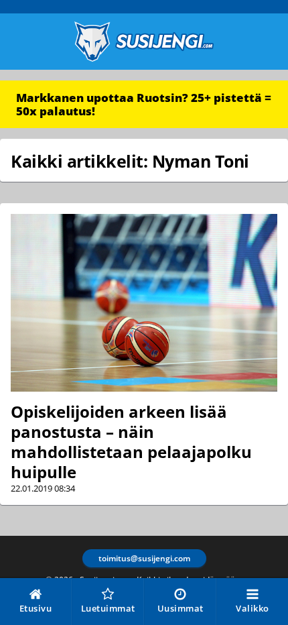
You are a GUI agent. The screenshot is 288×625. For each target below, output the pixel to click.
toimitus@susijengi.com (144, 558)
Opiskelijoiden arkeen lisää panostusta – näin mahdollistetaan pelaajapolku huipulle (131, 441)
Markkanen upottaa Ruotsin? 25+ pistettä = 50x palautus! (143, 104)
